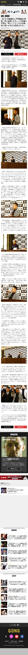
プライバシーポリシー (14, 643)
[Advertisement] (14, 512)
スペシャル (9, 4)
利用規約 (21, 641)
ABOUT (7, 641)
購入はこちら (14, 468)
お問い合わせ (14, 641)
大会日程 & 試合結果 (17, 4)
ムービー (24, 4)
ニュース (3, 4)
